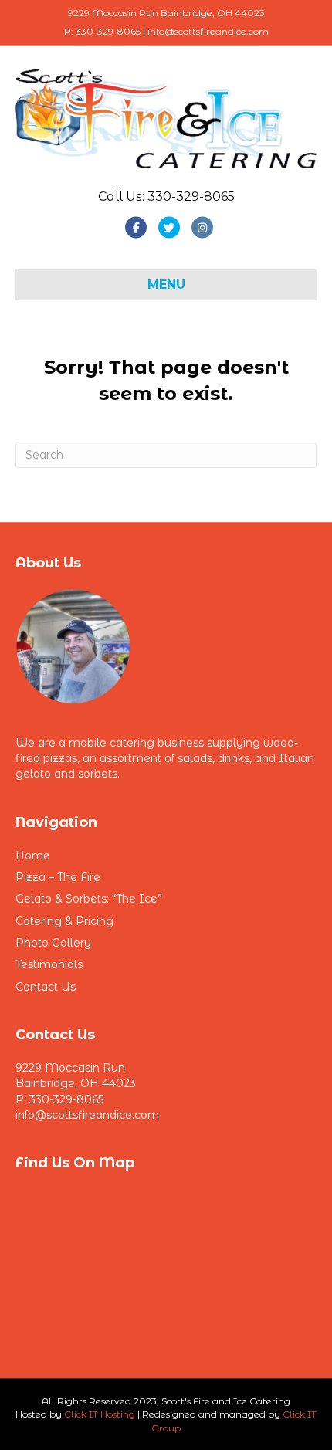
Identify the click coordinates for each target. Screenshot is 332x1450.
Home (32, 855)
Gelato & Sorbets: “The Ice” (88, 899)
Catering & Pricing (64, 921)
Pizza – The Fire (57, 877)
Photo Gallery (53, 943)
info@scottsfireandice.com (87, 1115)
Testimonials (49, 964)
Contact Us (45, 987)
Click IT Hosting (99, 1414)
